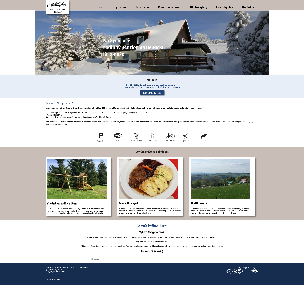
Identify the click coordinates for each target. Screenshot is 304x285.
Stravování (142, 7)
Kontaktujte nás (152, 92)
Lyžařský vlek (224, 7)
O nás (100, 7)
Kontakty (248, 7)
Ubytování (119, 7)
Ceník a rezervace (169, 7)
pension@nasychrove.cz (58, 271)
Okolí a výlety (198, 7)
